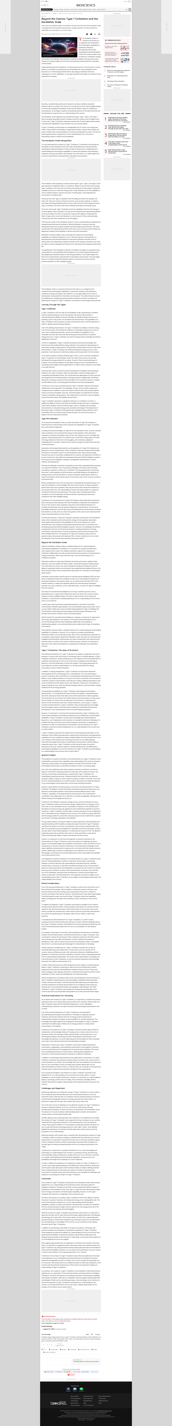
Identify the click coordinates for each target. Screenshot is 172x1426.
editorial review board (85, 1319)
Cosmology (73, 1349)
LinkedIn (86, 1371)
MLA (87, 1334)
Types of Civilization (50, 1352)
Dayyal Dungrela (59, 1345)
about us (51, 1321)
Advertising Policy (103, 1400)
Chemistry (66, 9)
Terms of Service (75, 1405)
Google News (49, 1371)
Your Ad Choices (89, 1405)
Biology (56, 9)
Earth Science (74, 9)
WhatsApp (81, 1391)
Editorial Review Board (105, 1396)
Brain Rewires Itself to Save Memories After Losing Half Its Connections (117, 151)
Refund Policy (74, 1403)
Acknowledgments (76, 1398)
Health (80, 9)
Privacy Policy (102, 1398)
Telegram (95, 1371)
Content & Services (88, 1396)
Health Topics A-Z (46, 9)
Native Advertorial (88, 1398)
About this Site (74, 1396)
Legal (84, 1403)
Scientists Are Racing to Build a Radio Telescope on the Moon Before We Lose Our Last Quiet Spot (118, 120)
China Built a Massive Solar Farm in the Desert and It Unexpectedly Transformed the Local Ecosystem (118, 144)
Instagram (77, 1371)
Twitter (68, 1371)
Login (125, 1)
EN (47, 1)
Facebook (59, 1371)
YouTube (72, 1374)
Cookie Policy (74, 1400)
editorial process (65, 1321)
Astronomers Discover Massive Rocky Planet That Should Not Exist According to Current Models (117, 136)
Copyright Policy (87, 1400)
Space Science (101, 9)
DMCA (100, 1403)
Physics (94, 9)
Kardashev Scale (84, 1349)
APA (92, 1334)
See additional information (104, 1410)
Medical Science (87, 9)
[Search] (126, 9)
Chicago (97, 1334)
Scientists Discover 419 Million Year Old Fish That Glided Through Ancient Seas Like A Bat (118, 127)
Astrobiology (54, 1349)
